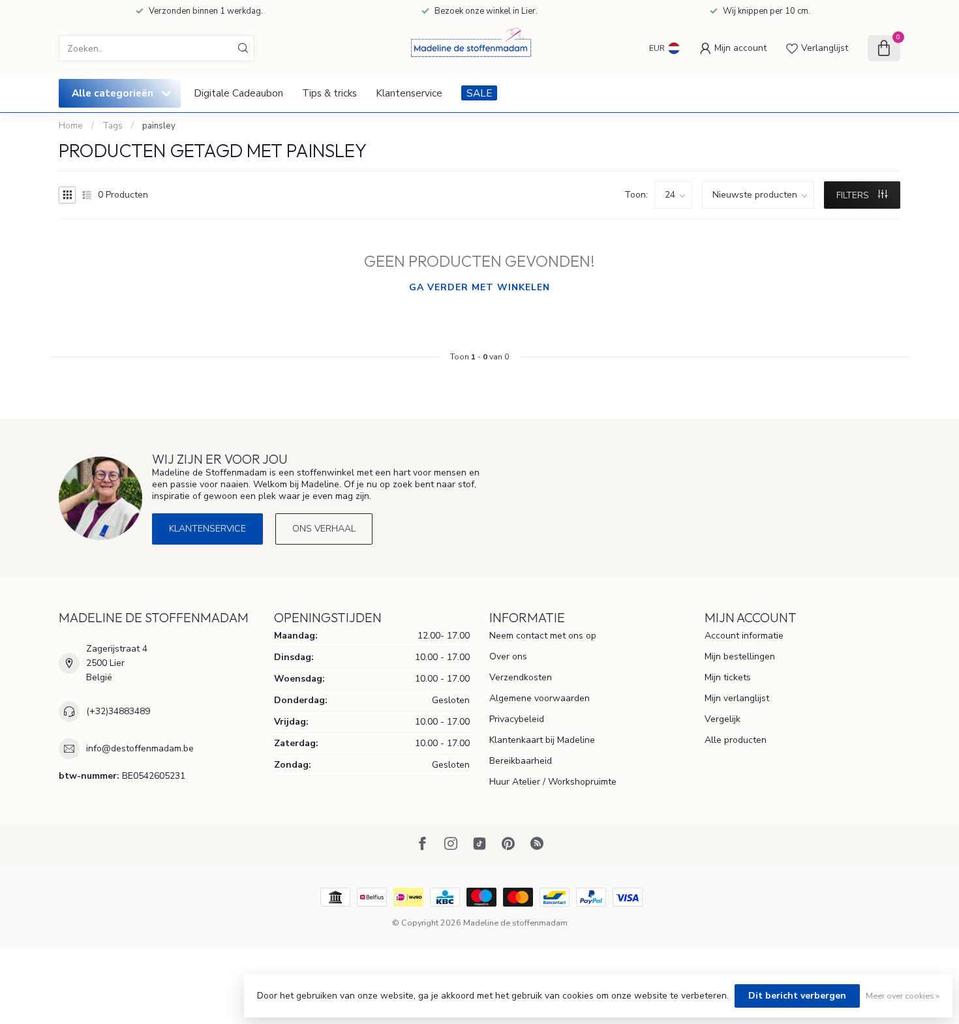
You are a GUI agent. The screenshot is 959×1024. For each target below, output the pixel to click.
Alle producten (736, 740)
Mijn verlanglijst (737, 698)
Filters (854, 195)
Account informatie (744, 635)
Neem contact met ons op (542, 635)
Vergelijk (722, 719)
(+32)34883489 (118, 711)
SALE (479, 93)
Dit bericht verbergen (797, 995)
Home (71, 126)
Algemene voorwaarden (539, 698)
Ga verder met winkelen (479, 287)
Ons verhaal (324, 528)
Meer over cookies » (902, 995)
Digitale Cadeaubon (238, 93)
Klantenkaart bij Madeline (542, 740)
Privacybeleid (516, 719)
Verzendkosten (520, 677)
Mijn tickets (728, 677)
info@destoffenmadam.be (140, 748)
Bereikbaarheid (520, 761)
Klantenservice (409, 93)
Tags (112, 126)
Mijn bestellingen (740, 656)
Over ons (508, 656)
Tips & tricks (329, 93)
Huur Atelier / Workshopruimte (552, 782)
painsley (158, 126)
